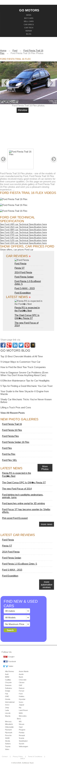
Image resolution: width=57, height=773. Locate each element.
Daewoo (8, 685)
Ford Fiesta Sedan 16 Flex (15, 442)
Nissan (21, 724)
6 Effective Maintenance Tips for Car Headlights (25, 380)
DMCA (22, 758)
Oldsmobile (9, 727)
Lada (7, 710)
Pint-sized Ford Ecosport (15, 518)
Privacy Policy (18, 756)
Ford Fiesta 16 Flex (12, 430)
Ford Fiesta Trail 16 (12, 424)
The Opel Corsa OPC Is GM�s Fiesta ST (24, 482)
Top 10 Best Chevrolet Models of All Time (21, 356)
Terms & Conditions (35, 756)
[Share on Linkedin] (15, 345)
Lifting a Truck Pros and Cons (15, 407)
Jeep (7, 708)
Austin (21, 674)
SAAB (7, 738)
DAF (20, 685)
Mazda (7, 716)
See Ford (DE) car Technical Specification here (23, 232)
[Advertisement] (39, 129)
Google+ (11, 657)
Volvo (7, 749)
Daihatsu (8, 688)
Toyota (7, 746)
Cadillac (8, 680)
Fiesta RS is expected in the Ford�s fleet (27, 309)
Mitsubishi (9, 724)
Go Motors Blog (15, 350)
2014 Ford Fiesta (23, 272)
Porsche (8, 735)
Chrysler (8, 682)
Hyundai (22, 699)
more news (46, 524)
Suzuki (21, 744)
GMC (7, 696)
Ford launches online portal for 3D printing (23, 503)
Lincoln (7, 713)
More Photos (45, 467)
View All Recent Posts (12, 412)
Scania (21, 738)
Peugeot (22, 730)
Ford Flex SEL (9, 460)
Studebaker (23, 741)
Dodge (7, 691)
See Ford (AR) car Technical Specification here (23, 224)
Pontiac (22, 732)
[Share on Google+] (9, 345)
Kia (20, 708)
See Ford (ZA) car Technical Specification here (23, 243)
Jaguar (21, 705)
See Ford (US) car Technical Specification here (23, 240)
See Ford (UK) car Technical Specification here (23, 237)
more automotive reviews (46, 585)
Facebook (12, 661)
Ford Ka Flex (8, 454)
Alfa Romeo (9, 671)
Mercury (8, 721)
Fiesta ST (20, 268)
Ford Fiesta (20, 263)
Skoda (7, 741)
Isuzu (21, 702)
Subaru (8, 744)
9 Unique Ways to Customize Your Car (20, 361)
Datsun (21, 688)
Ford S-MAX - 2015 (25, 288)
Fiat (6, 694)
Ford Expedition (23, 292)
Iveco (7, 705)
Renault (22, 735)
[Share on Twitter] (21, 345)
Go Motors (29, 10)
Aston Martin (23, 671)
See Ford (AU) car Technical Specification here (23, 227)
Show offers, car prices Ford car (16, 249)
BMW (7, 677)
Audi (6, 674)
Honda (7, 699)
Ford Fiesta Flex (10, 436)
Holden (21, 696)
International (9, 702)
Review (22, 110)
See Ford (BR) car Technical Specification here (23, 229)
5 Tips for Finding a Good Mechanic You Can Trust (26, 386)
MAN (21, 713)
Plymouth (8, 732)
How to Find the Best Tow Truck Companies (23, 367)
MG (20, 721)
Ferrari (21, 691)
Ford (20, 694)
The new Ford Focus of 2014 (17, 488)
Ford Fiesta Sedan (24, 276)
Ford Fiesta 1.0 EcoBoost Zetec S (19, 563)
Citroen (21, 682)
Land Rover (23, 710)
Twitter (10, 666)
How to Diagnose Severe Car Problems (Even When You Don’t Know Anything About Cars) (24, 374)
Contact (5, 756)
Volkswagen (23, 746)
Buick (21, 677)
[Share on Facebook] (3, 345)
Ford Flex (7, 448)
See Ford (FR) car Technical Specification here (23, 235)
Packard (8, 730)
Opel (20, 727)
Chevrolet (22, 680)
